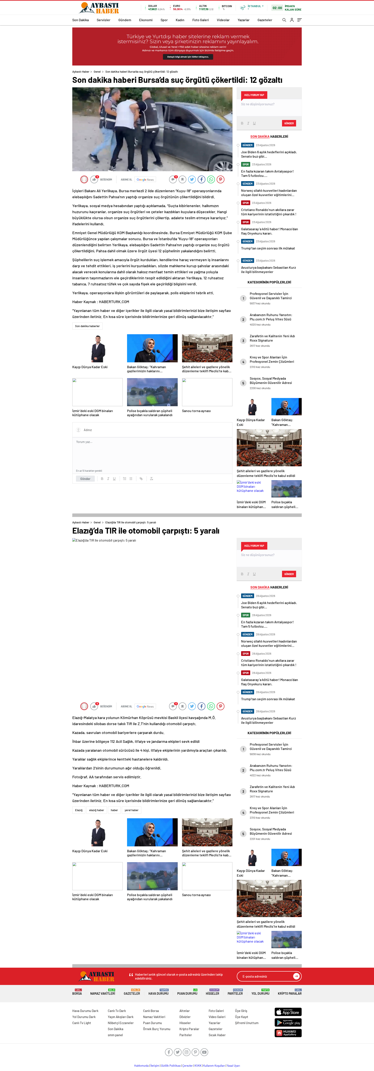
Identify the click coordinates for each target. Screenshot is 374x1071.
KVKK (198, 1065)
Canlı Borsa (151, 1011)
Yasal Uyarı (233, 1065)
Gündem (124, 20)
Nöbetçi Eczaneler (121, 1023)
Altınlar (184, 1011)
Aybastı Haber (80, 71)
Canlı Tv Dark (117, 1011)
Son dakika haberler (87, 326)
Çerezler (187, 1065)
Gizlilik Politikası (171, 1065)
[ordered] (125, 478)
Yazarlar (244, 20)
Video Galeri (217, 1017)
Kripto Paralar (290, 992)
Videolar (223, 20)
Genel (97, 71)
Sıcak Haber (217, 1035)
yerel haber (132, 810)
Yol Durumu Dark (84, 1017)
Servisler (103, 20)
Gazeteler (265, 20)
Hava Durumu (158, 992)
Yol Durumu (260, 992)
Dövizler (185, 1017)
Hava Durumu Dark (85, 1011)
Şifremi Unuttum (246, 1023)
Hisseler (212, 992)
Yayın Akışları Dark (121, 1017)
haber (114, 810)
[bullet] (131, 478)
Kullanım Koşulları (214, 1065)
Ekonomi (146, 20)
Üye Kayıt (241, 1017)
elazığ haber (96, 810)
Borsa (77, 992)
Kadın (180, 20)
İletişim (154, 1065)
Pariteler (235, 992)
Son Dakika (80, 20)
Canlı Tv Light (81, 1023)
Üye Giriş (241, 1011)
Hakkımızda (141, 1065)
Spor (164, 20)
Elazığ (78, 810)
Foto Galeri (200, 20)
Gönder (85, 479)
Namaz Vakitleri (102, 992)
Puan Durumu (187, 992)
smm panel (115, 1035)
